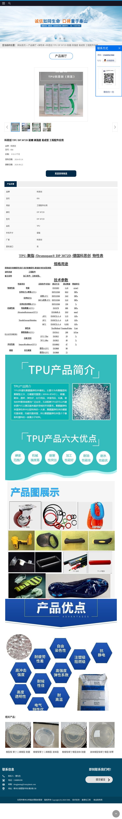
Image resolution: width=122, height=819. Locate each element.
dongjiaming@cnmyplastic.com (25, 784)
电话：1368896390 (15, 780)
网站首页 (21, 45)
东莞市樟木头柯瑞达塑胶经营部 (29, 800)
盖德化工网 (86, 800)
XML (68, 800)
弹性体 (41, 45)
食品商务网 (97, 800)
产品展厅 (32, 45)
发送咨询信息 (61, 173)
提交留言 (100, 779)
